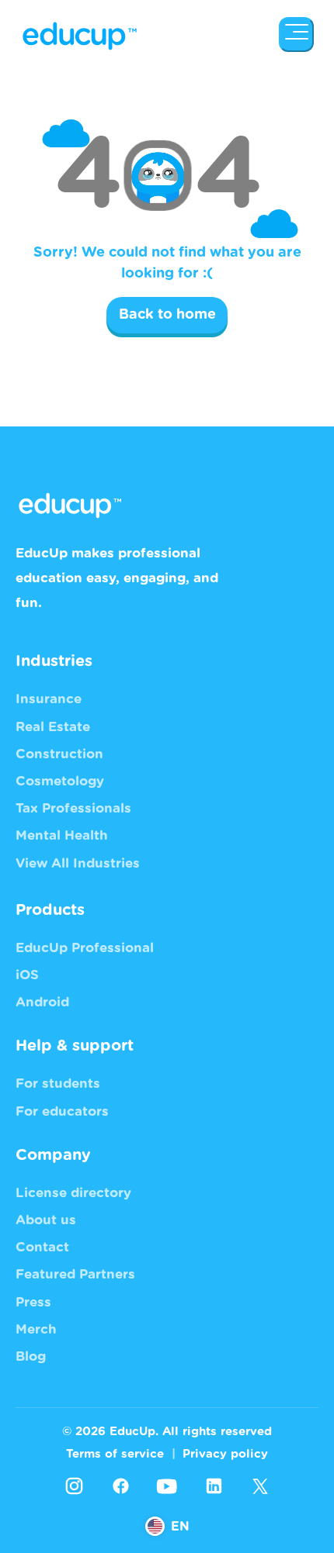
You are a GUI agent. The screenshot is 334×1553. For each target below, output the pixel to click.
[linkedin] (214, 1486)
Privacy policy (225, 1454)
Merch (36, 1329)
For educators (62, 1111)
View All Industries (78, 863)
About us (46, 1220)
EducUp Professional (85, 947)
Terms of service (115, 1454)
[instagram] (74, 1486)
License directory (73, 1192)
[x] (260, 1486)
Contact (42, 1247)
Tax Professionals (73, 808)
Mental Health (62, 835)
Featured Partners (75, 1274)
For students (58, 1083)
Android (42, 1002)
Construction (59, 754)
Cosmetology (60, 781)
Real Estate (53, 726)
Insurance (49, 699)
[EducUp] (296, 34)
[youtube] (167, 1486)
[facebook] (120, 1486)
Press (33, 1302)
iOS (27, 975)
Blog (31, 1356)
